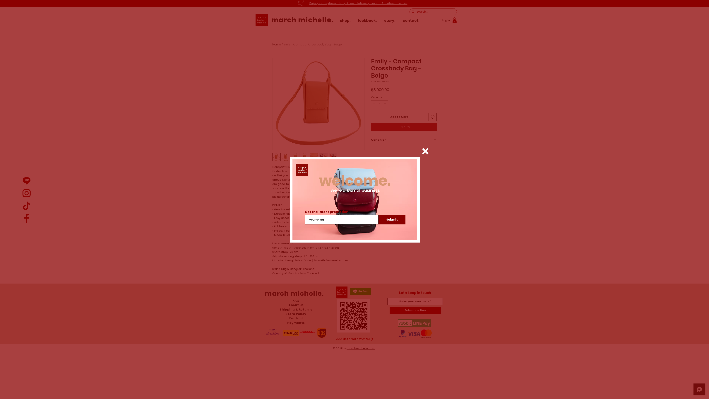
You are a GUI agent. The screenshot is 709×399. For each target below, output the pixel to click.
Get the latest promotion (326, 212)
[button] (425, 151)
